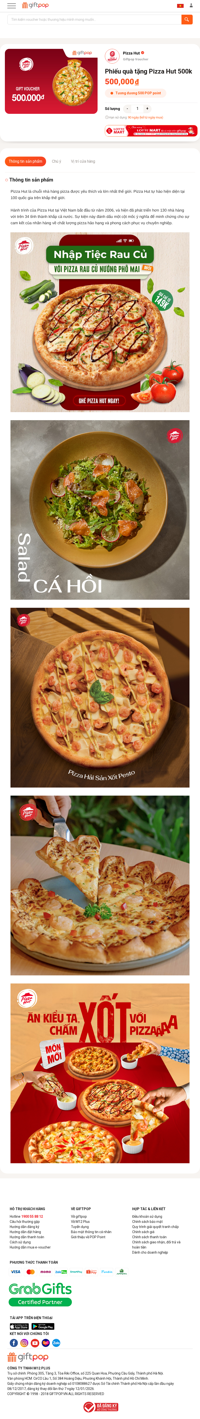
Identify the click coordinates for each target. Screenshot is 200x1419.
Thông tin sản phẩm (25, 161)
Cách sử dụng (20, 1242)
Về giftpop (79, 1216)
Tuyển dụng (80, 1227)
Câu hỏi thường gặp (25, 1222)
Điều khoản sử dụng (147, 1216)
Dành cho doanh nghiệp (150, 1252)
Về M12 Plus (80, 1222)
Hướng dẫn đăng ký (24, 1227)
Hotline (26, 1216)
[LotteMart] (151, 131)
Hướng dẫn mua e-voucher (30, 1247)
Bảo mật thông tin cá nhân (91, 1232)
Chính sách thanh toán (149, 1237)
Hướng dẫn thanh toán (27, 1237)
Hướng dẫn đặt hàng (25, 1232)
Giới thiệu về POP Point (88, 1237)
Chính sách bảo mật (147, 1222)
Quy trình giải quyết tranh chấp (155, 1227)
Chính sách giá (143, 1232)
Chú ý (56, 161)
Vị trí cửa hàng (83, 161)
